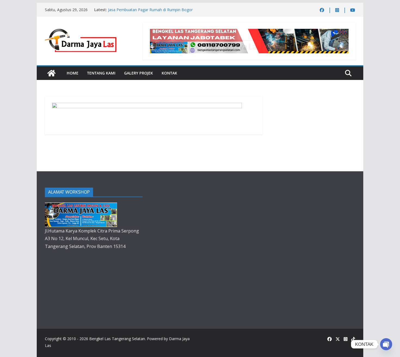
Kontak (169, 73)
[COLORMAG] (81, 206)
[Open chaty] (386, 344)
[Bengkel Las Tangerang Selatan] (51, 73)
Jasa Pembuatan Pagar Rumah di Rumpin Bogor (150, 9)
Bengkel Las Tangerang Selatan (117, 338)
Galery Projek (138, 73)
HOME (72, 73)
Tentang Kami (101, 73)
